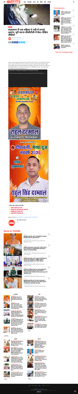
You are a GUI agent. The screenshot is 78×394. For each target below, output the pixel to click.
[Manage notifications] (75, 391)
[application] (27, 78)
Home (30, 385)
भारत (34, 2)
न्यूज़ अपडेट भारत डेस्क (17, 37)
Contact (44, 385)
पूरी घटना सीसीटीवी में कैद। (20, 217)
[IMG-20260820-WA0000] (24, 139)
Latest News (34, 385)
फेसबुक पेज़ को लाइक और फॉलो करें (19, 209)
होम (25, 2)
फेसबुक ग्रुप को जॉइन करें (17, 211)
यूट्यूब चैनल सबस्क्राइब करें (17, 213)
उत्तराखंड (29, 2)
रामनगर (39, 339)
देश (38, 2)
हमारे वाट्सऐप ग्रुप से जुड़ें (16, 207)
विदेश (41, 2)
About (39, 385)
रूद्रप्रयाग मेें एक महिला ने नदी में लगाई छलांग (31, 217)
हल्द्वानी (15, 339)
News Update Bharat (40, 388)
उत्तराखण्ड (15, 294)
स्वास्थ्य (49, 2)
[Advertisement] (29, 53)
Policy (48, 385)
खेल (45, 2)
